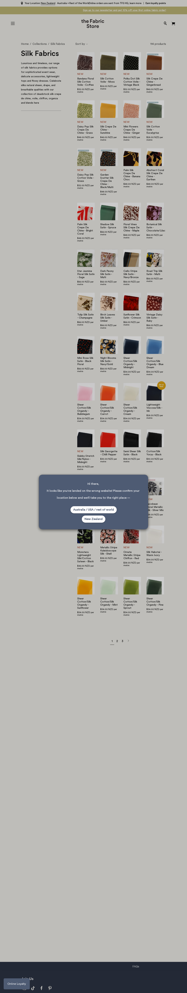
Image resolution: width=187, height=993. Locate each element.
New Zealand (94, 519)
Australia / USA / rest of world (93, 509)
